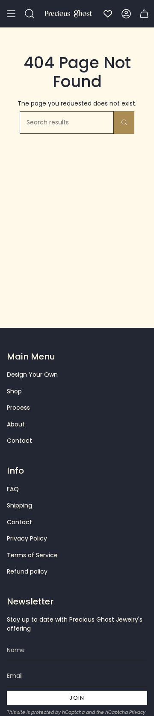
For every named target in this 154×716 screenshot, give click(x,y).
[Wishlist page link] (108, 13)
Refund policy (27, 571)
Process (18, 407)
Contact (19, 440)
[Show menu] (11, 14)
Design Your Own (32, 374)
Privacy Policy (27, 538)
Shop (14, 391)
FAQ (13, 489)
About (16, 424)
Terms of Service (32, 555)
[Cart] (144, 14)
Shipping (19, 505)
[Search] (124, 122)
